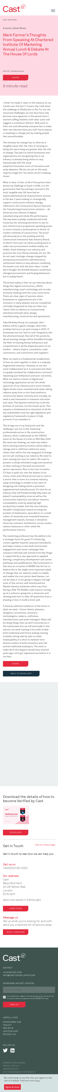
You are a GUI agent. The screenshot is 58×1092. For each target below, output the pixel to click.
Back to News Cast (21, 673)
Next (52, 715)
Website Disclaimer (14, 1063)
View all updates (12, 715)
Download (16, 832)
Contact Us (9, 1034)
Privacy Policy (11, 1066)
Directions (15, 908)
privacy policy (38, 996)
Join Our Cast (10, 1031)
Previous (44, 715)
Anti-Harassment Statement (19, 1072)
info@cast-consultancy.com (19, 975)
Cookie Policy (11, 1069)
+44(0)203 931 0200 (15, 868)
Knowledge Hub (12, 1022)
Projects (8, 1028)
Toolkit (7, 1025)
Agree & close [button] (12, 1087)
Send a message (15, 932)
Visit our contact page (45, 845)
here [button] (37, 1080)
